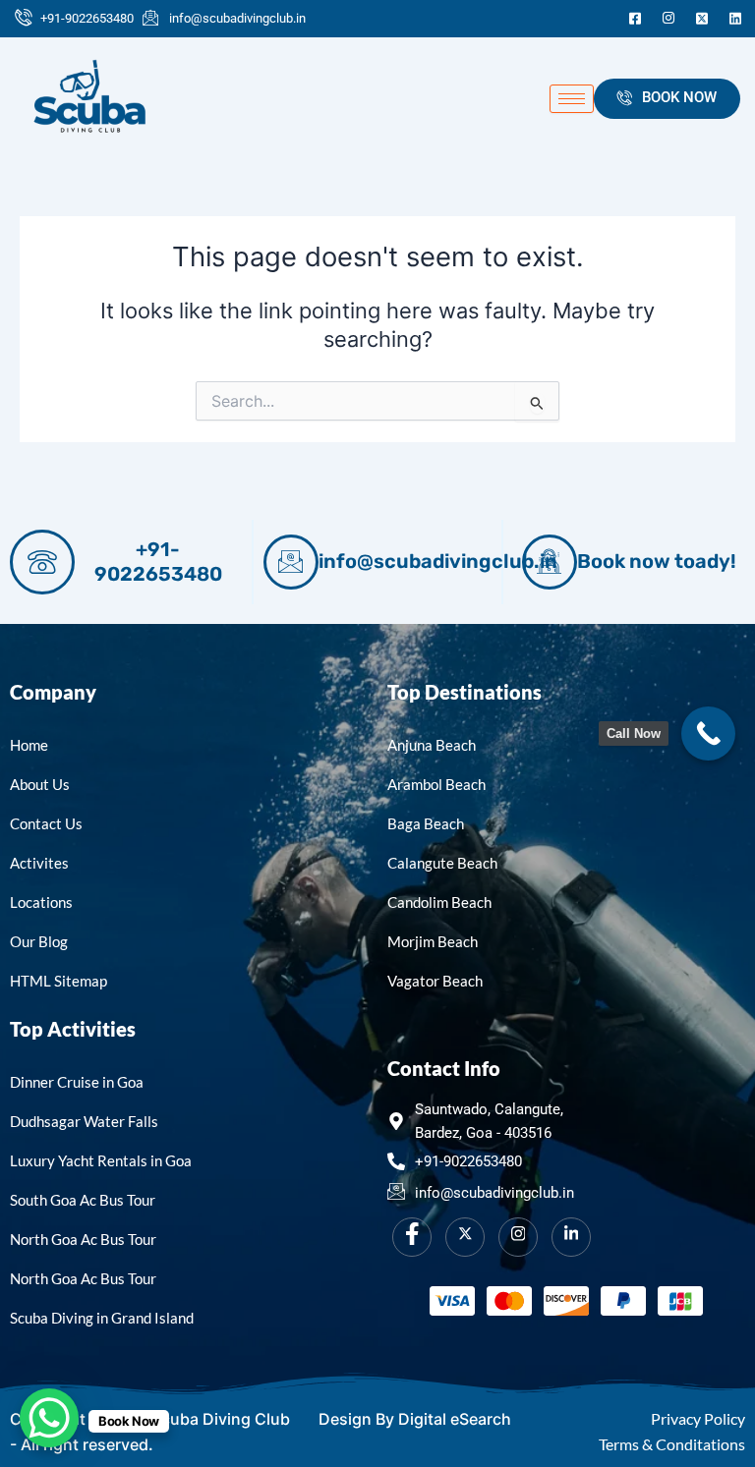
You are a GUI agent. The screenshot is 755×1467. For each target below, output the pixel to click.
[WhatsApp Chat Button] (49, 1417)
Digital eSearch (454, 1419)
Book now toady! (656, 561)
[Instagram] (668, 18)
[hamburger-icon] (572, 99)
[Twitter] (702, 18)
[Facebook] (635, 18)
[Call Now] (708, 733)
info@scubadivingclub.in (438, 561)
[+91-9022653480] (42, 562)
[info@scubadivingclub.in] (291, 562)
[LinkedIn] (735, 18)
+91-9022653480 (158, 561)
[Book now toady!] (549, 562)
